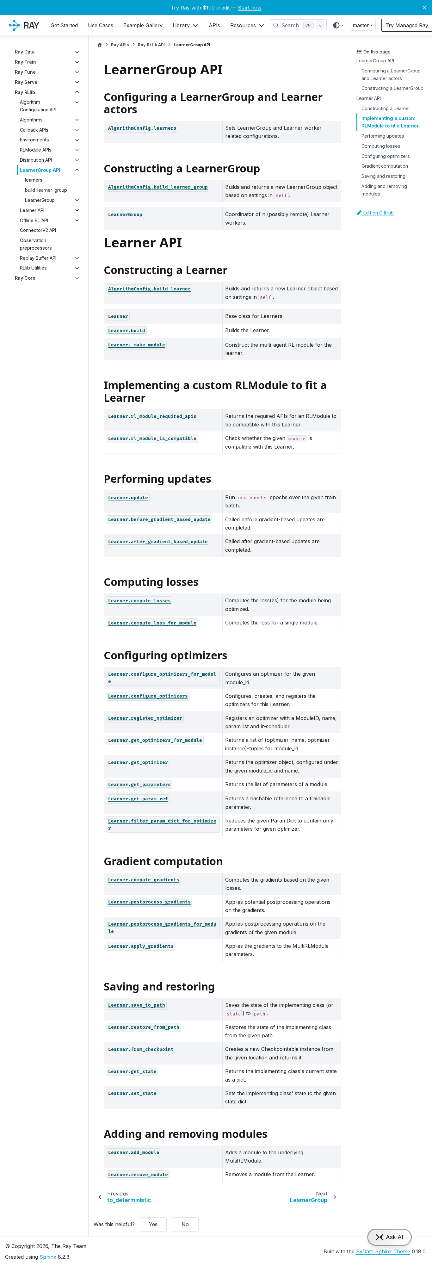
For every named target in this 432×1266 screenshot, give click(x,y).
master (361, 25)
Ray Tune (25, 72)
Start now (250, 7)
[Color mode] (338, 25)
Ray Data (25, 52)
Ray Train (25, 62)
